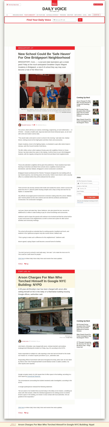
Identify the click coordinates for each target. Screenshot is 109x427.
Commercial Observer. (33, 376)
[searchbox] (14, 4)
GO (80, 20)
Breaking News (18, 15)
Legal (85, 15)
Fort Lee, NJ (24, 271)
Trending (63, 15)
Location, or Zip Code (82, 186)
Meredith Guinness (26, 125)
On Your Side (40, 15)
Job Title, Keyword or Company (84, 181)
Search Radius (80, 191)
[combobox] (13, 4)
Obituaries (78, 15)
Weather (70, 15)
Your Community (29, 15)
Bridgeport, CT (25, 48)
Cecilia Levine (25, 341)
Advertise (96, 14)
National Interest (52, 15)
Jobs (89, 15)
